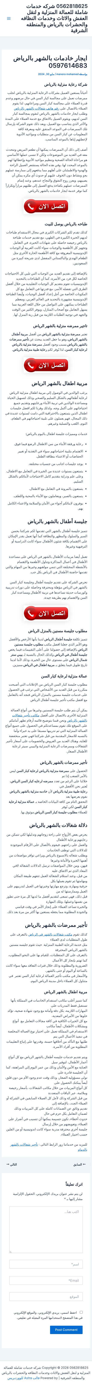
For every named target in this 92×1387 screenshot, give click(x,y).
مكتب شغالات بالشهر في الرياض (50, 934)
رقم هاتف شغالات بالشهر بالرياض (36, 108)
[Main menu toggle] (8, 18)
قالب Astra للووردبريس (23, 1378)
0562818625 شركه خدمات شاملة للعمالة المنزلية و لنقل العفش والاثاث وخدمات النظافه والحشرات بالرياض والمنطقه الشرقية (54, 18)
